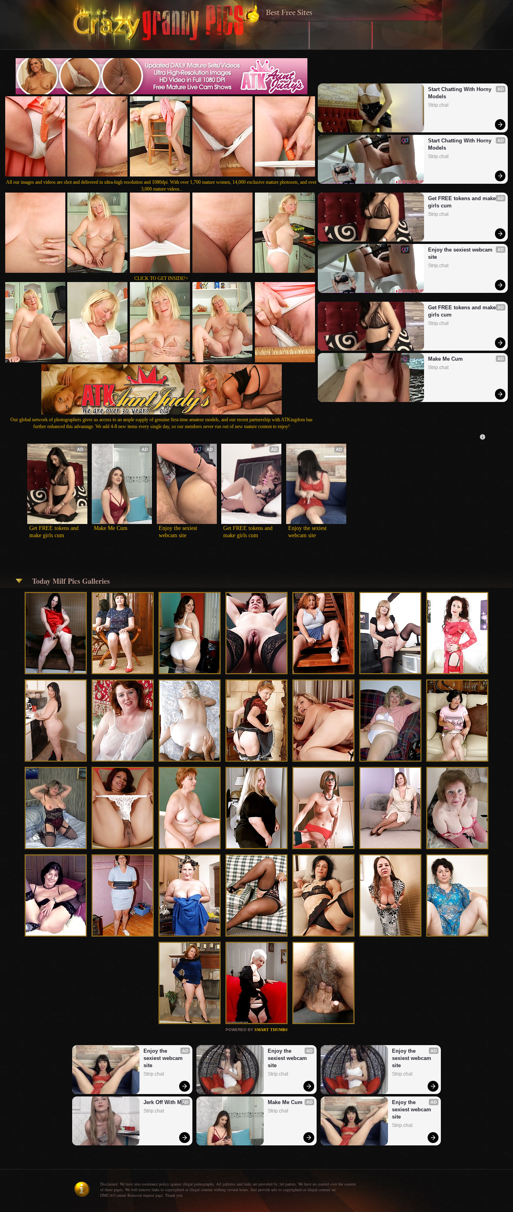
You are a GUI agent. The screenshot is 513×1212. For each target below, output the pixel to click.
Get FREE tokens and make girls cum (462, 202)
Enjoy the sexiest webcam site (461, 253)
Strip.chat (438, 105)
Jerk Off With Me (163, 1102)
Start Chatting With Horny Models (460, 92)
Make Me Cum (445, 359)
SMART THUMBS (271, 1029)
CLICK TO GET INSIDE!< (161, 278)
